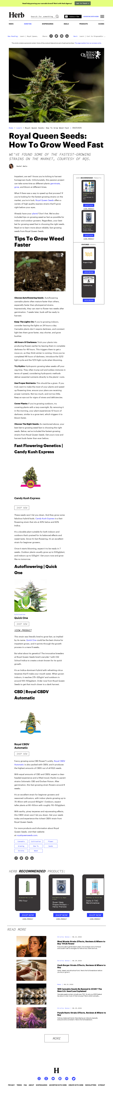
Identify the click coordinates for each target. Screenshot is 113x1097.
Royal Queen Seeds (45, 200)
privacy (11, 1085)
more (56, 1038)
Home (11, 128)
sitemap (101, 1085)
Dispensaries (47, 24)
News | (60, 984)
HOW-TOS (27, 24)
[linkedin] (67, 36)
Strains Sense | (64, 937)
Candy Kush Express (45, 518)
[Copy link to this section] (62, 237)
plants (35, 213)
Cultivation (19, 614)
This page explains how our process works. (88, 43)
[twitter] (56, 36)
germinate (55, 183)
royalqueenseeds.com (27, 835)
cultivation (36, 841)
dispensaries (41, 1085)
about (31, 1085)
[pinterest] (61, 36)
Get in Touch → (82, 3)
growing (21, 846)
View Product (23, 630)
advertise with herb (91, 16)
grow (16, 187)
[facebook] (51, 36)
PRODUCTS (83, 24)
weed (36, 851)
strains (21, 851)
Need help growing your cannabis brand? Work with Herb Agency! (47, 3)
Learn (19, 128)
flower (50, 841)
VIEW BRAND (88, 272)
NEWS (11, 24)
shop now (21, 507)
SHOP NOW (89, 205)
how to (36, 846)
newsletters (90, 1085)
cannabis (21, 841)
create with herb (76, 1085)
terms (19, 1085)
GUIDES (101, 24)
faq (25, 1085)
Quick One (31, 640)
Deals (66, 24)
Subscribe (74, 16)
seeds (50, 846)
